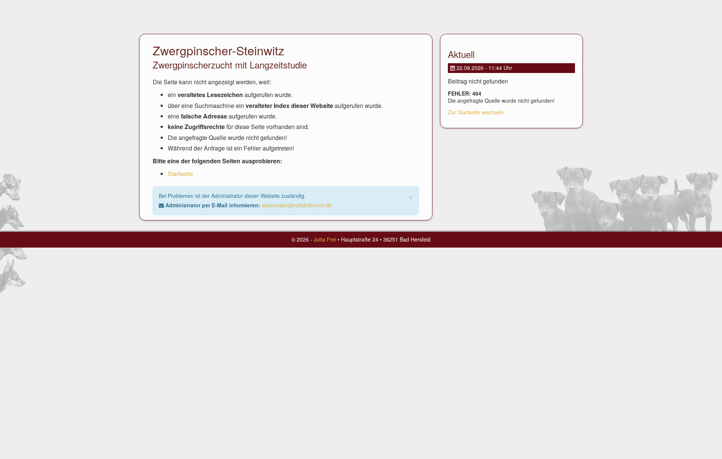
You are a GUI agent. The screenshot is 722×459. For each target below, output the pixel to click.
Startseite (180, 173)
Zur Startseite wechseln (476, 112)
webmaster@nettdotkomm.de (297, 205)
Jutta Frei (325, 239)
